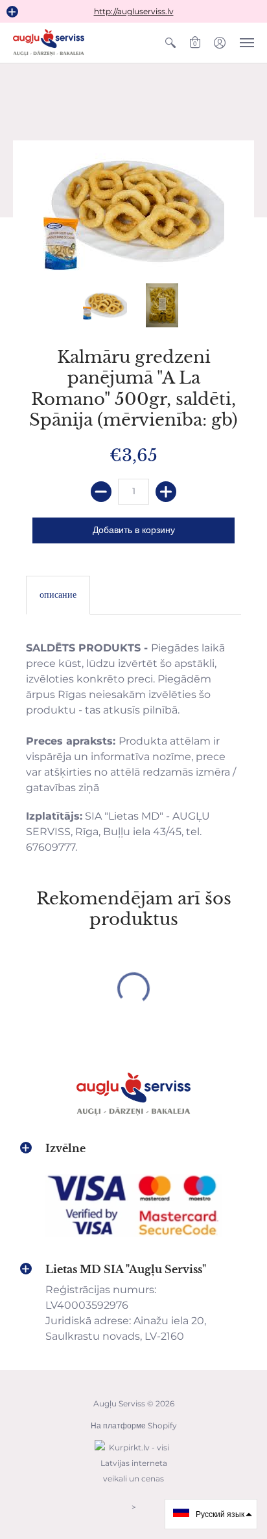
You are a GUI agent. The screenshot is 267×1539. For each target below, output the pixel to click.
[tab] (58, 595)
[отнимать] (101, 491)
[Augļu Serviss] (48, 43)
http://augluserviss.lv (134, 11)
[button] (12, 11)
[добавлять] (166, 491)
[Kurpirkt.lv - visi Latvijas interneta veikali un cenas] (133, 1485)
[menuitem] (170, 43)
